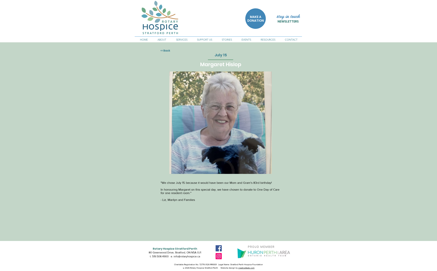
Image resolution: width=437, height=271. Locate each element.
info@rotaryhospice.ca (187, 256)
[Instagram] (219, 256)
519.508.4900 (160, 256)
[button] (162, 39)
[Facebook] (219, 248)
